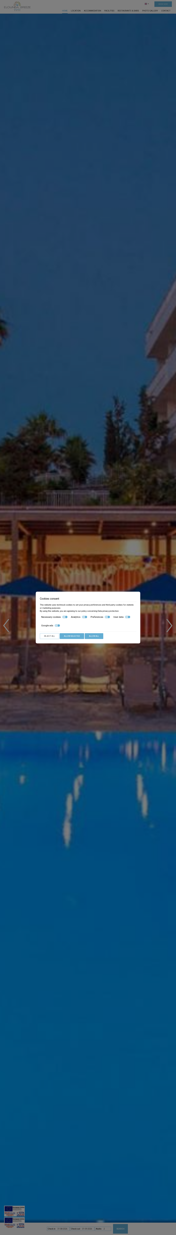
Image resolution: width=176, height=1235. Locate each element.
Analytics (75, 617)
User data (118, 617)
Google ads (47, 625)
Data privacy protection (108, 611)
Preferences (97, 617)
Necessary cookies (51, 617)
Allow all (94, 636)
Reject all (49, 636)
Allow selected (72, 636)
